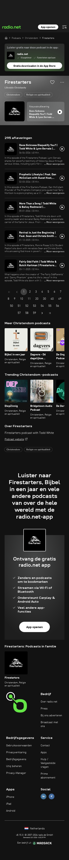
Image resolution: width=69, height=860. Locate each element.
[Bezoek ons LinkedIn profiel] (43, 796)
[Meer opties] (62, 82)
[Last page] (50, 313)
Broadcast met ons (49, 724)
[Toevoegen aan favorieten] (52, 82)
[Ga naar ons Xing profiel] (51, 796)
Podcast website (14, 439)
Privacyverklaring (16, 752)
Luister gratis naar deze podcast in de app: (32, 47)
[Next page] (42, 313)
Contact (45, 745)
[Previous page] (17, 292)
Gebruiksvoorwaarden (19, 745)
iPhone (10, 797)
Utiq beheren (14, 766)
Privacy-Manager (16, 773)
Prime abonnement (48, 776)
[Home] (6, 37)
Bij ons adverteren (51, 715)
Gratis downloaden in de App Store (34, 66)
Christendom (13, 95)
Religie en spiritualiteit (38, 95)
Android (10, 810)
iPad (8, 804)
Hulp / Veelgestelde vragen (48, 763)
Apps (44, 752)
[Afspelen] (60, 112)
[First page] (9, 292)
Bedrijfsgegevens (16, 759)
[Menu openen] (64, 27)
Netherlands (37, 828)
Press (44, 708)
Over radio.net (49, 701)
